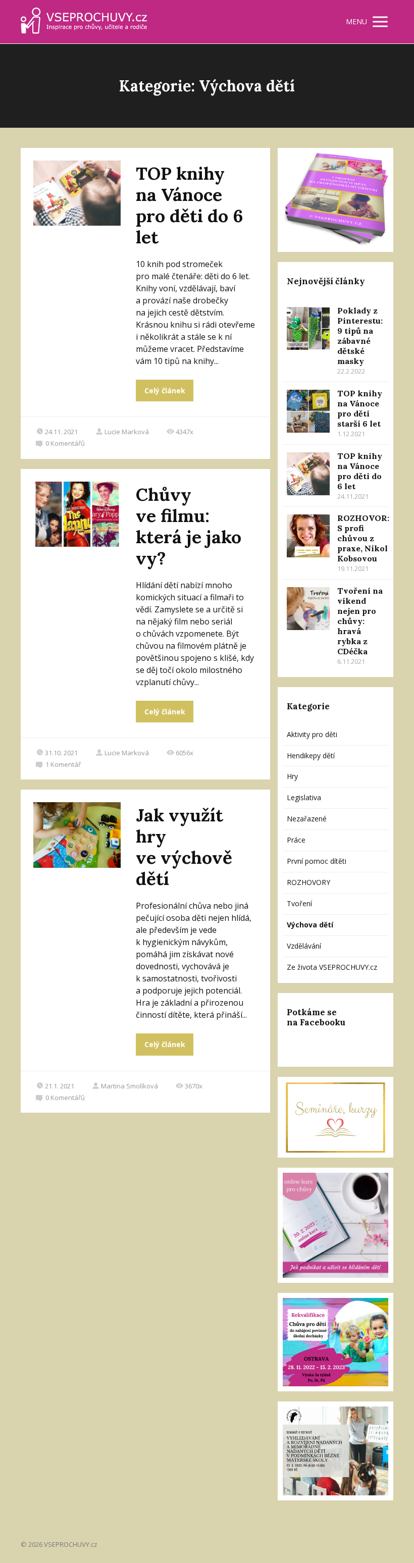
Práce (296, 840)
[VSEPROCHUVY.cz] (84, 22)
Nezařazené (307, 818)
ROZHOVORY (308, 882)
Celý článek (164, 390)
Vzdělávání (304, 946)
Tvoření (299, 903)
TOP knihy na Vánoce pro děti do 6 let (189, 205)
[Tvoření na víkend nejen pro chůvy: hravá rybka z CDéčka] (308, 608)
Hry (292, 776)
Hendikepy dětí (311, 755)
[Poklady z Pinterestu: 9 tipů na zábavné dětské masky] (308, 328)
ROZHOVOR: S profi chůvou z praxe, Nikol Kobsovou (363, 538)
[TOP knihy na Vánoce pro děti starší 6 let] (308, 411)
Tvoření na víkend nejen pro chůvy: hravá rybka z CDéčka (360, 621)
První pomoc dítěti (316, 861)
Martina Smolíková (129, 1085)
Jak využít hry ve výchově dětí (184, 847)
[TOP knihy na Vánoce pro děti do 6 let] (308, 473)
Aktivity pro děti (312, 734)
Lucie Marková (127, 431)
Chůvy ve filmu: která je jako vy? (188, 526)
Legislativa (304, 797)
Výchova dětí (310, 924)
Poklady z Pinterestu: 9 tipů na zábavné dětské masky (360, 335)
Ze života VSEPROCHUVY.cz (332, 967)
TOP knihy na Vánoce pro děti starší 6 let (359, 408)
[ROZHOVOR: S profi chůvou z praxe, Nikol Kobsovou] (308, 535)
